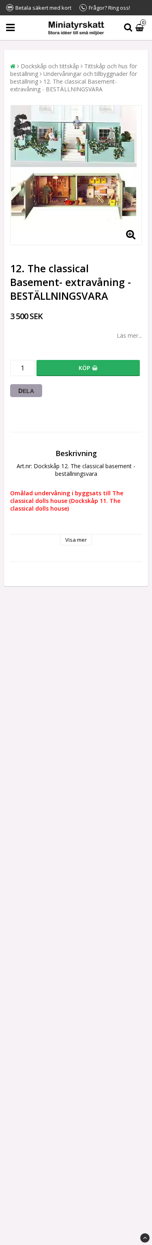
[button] (140, 27)
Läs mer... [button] (129, 335)
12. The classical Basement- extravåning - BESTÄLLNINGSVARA (63, 85)
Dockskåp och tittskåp (50, 66)
